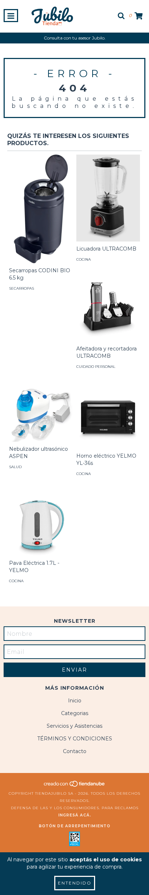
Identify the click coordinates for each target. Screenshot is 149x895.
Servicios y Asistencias (74, 726)
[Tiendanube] (74, 786)
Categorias (74, 713)
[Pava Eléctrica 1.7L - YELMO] (41, 524)
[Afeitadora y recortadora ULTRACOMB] (108, 309)
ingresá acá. (74, 815)
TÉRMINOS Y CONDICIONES (74, 738)
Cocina (83, 259)
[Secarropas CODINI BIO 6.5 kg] (41, 219)
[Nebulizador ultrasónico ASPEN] (41, 413)
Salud (15, 467)
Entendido (74, 883)
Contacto (74, 751)
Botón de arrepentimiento (74, 826)
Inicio (74, 700)
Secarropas (21, 288)
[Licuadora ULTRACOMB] (108, 198)
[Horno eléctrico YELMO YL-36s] (108, 417)
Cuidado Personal (95, 366)
